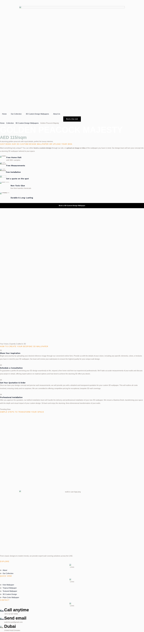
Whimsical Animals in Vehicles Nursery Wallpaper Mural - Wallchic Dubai (72, 479)
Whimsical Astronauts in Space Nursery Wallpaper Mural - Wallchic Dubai (72, 441)
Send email (15, 618)
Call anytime (16, 610)
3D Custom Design (7, 419)
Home (4, 114)
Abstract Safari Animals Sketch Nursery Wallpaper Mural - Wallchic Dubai (72, 460)
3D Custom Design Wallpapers (37, 114)
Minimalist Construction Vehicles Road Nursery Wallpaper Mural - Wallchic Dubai (72, 422)
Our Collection (16, 114)
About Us (56, 114)
